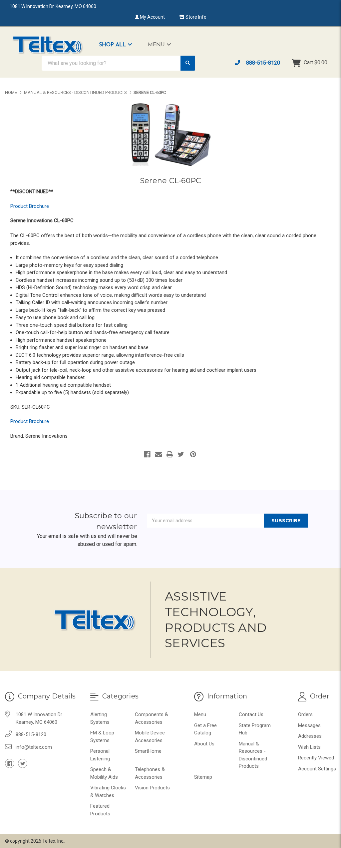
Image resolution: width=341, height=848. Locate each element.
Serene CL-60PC (170, 180)
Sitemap (203, 777)
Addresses (310, 736)
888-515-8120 (262, 63)
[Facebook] (147, 454)
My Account (152, 17)
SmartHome (148, 751)
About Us (204, 744)
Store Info (195, 17)
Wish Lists (309, 747)
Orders (305, 714)
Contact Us (251, 714)
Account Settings (317, 769)
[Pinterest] (193, 454)
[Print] (170, 454)
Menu (157, 45)
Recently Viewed (316, 758)
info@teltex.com (34, 747)
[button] (119, 45)
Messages (309, 725)
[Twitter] (180, 454)
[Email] (158, 454)
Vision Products (152, 788)
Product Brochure (29, 206)
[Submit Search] (187, 63)
